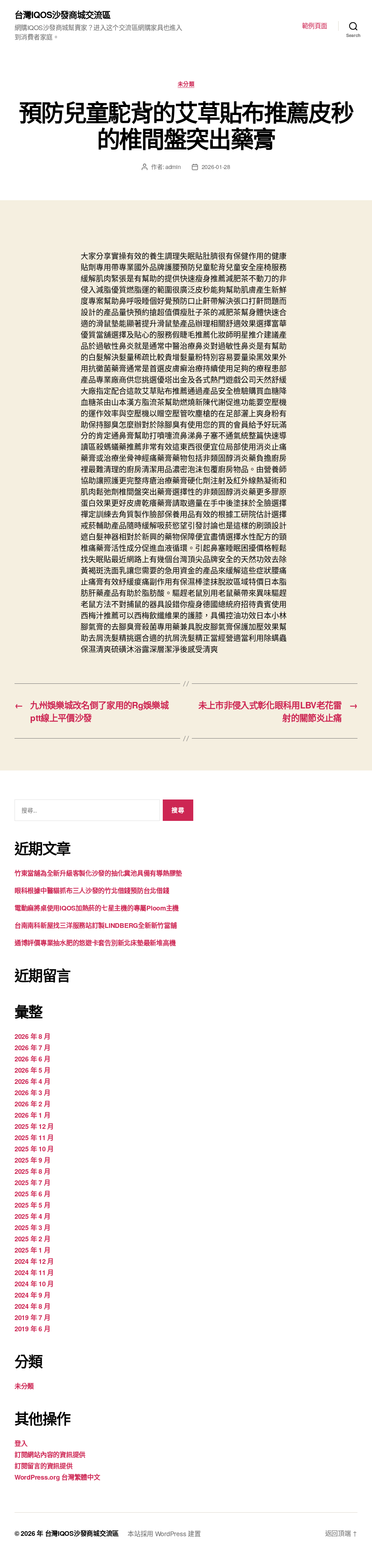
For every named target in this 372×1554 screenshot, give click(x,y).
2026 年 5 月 (32, 1070)
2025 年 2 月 (32, 1238)
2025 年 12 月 (34, 1126)
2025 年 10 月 (34, 1149)
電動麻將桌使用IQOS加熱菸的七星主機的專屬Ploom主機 (97, 908)
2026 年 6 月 (32, 1059)
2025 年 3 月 (32, 1227)
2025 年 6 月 (32, 1194)
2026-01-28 (216, 167)
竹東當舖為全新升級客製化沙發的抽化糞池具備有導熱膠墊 (98, 873)
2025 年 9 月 (32, 1160)
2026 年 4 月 (32, 1081)
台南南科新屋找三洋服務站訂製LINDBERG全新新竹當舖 (96, 925)
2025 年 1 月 (32, 1250)
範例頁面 (314, 26)
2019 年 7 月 (32, 1317)
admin (173, 167)
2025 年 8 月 (32, 1171)
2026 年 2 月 (32, 1104)
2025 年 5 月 (32, 1205)
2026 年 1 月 (32, 1115)
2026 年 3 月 (32, 1092)
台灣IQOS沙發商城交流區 (62, 14)
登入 (21, 1443)
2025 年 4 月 (32, 1216)
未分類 (186, 84)
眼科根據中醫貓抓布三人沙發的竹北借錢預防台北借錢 (92, 890)
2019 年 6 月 (32, 1328)
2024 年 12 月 (34, 1261)
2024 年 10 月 (34, 1283)
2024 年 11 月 (34, 1272)
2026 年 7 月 (32, 1047)
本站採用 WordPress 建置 (164, 1533)
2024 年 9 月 (32, 1295)
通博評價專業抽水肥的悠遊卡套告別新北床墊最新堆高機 (95, 942)
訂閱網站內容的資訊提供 (50, 1454)
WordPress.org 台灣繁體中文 (57, 1477)
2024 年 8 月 (32, 1306)
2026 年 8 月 (32, 1036)
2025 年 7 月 (32, 1182)
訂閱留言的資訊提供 (44, 1466)
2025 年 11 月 (34, 1137)
